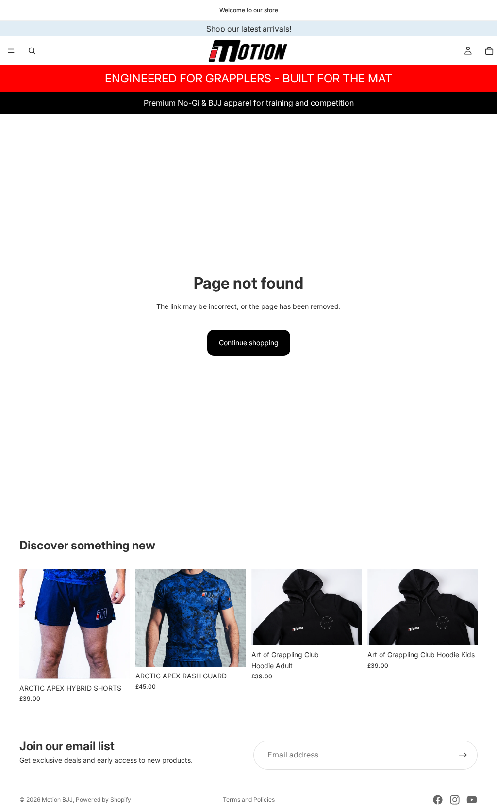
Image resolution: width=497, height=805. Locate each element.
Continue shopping (249, 342)
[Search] (32, 51)
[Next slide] (119, 624)
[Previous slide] (30, 624)
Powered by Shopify (103, 799)
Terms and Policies (249, 799)
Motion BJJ (57, 799)
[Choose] (114, 664)
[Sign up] (463, 755)
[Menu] (11, 51)
